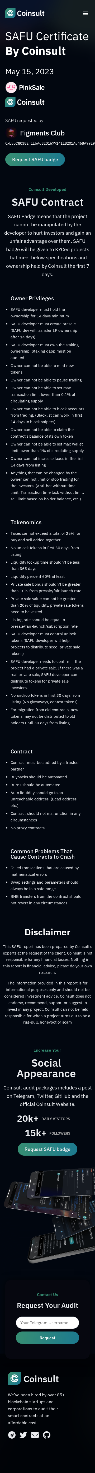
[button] (85, 13)
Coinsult (41, 1379)
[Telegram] (12, 1435)
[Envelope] (35, 1435)
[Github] (46, 1435)
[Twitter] (23, 1435)
